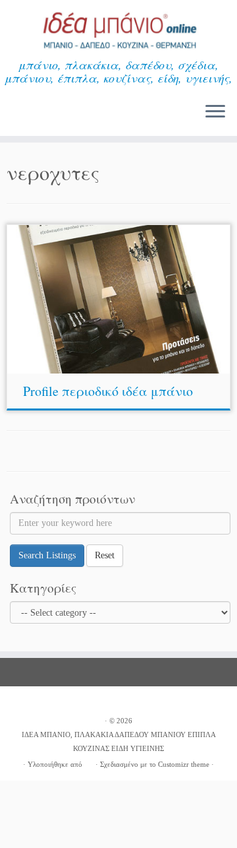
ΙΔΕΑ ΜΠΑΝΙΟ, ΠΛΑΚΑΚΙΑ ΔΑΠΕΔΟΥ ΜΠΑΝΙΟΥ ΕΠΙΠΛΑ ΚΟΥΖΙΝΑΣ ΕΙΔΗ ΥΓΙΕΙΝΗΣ (119, 741)
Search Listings (47, 555)
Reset (105, 555)
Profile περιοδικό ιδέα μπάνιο (108, 391)
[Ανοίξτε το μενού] (215, 112)
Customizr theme (183, 764)
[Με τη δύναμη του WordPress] (88, 762)
